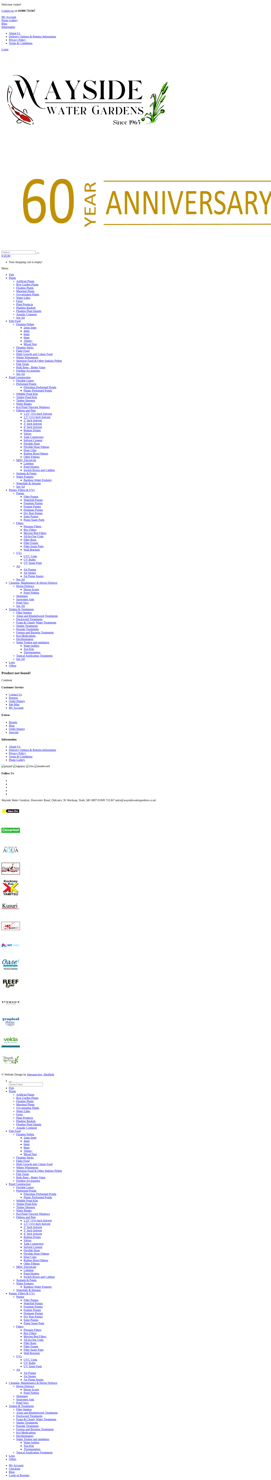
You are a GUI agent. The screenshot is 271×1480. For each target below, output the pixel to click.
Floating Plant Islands (28, 1124)
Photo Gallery (9, 20)
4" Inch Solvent (33, 1233)
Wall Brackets (32, 1353)
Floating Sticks (25, 1157)
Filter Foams (31, 1346)
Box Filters (30, 1333)
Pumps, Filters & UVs (22, 1293)
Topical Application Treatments (34, 1452)
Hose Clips (30, 1257)
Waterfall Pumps (33, 1303)
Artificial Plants (25, 1094)
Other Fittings (32, 1263)
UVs (19, 1356)
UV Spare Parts (33, 1366)
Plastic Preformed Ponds (38, 1197)
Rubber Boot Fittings (36, 1260)
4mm (26, 1141)
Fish (11, 1088)
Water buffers (31, 1442)
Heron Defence (25, 1386)
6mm (26, 1144)
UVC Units (30, 1359)
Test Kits (29, 1445)
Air (18, 1369)
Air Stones (30, 1376)
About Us (14, 33)
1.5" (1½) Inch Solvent (37, 1223)
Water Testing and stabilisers (32, 1439)
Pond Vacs (22, 1402)
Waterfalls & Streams (28, 1290)
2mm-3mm (30, 1137)
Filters (19, 1326)
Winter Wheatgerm (27, 1167)
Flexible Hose (32, 1250)
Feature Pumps (32, 1310)
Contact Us (15, 694)
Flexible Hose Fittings (36, 1253)
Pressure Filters (32, 1329)
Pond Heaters (31, 1273)
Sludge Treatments (27, 1422)
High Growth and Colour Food (34, 1164)
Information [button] (8, 27)
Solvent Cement (33, 1247)
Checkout (14, 1468)
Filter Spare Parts (34, 1349)
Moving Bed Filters (35, 1336)
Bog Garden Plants (27, 1097)
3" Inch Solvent (33, 1230)
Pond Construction (20, 1184)
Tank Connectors (34, 1243)
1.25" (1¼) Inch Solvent (38, 1220)
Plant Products (24, 1117)
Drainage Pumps (33, 1313)
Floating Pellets (25, 1134)
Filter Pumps (31, 1300)
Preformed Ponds (26, 1190)
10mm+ (28, 1150)
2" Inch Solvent (33, 1227)
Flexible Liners (25, 1187)
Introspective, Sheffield (40, 1074)
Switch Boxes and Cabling (39, 1276)
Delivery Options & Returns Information (32, 36)
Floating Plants (25, 1101)
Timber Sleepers (25, 1207)
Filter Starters (24, 1409)
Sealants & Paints (26, 1280)
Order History (17, 701)
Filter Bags (30, 1343)
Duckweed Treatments (29, 1416)
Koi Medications (26, 1432)
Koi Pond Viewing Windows (33, 1213)
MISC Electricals (26, 1266)
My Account (16, 707)
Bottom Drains (32, 1237)
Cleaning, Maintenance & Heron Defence (33, 1382)
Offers (12, 1459)
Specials (13, 732)
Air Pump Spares (34, 1379)
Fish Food (15, 1131)
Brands (13, 722)
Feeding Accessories (28, 1180)
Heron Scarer (31, 1389)
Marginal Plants (25, 1104)
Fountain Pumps (33, 1306)
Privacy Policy (17, 39)
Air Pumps (30, 1373)
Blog (12, 725)
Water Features (25, 1283)
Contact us (7, 10)
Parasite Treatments (27, 1426)
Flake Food (22, 1160)
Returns (13, 697)
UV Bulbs (30, 1363)
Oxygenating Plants (27, 1107)
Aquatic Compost (26, 1127)
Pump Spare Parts (34, 1323)
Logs (12, 1455)
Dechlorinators (24, 1435)
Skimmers (22, 1396)
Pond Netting (31, 1392)
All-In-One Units (34, 1339)
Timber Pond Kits (26, 1204)
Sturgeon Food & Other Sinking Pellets (39, 1170)
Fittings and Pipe (26, 1217)
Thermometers (32, 1449)
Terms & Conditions (20, 43)
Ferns (19, 1114)
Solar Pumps (31, 1319)
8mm (26, 1147)
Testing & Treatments (21, 1406)
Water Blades (24, 1210)
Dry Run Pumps (33, 1316)
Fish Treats (22, 1174)
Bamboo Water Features (38, 1286)
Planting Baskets (26, 1121)
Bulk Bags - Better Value (30, 1177)
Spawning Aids (25, 1399)
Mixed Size (30, 1154)
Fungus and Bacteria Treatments (35, 1429)
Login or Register (19, 1475)
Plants (12, 1091)
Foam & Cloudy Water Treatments (36, 1419)
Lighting (29, 1270)
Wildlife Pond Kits (27, 1200)
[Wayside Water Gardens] (85, 145)
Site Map (14, 704)
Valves (27, 1240)
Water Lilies (23, 1111)
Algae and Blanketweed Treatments (37, 1412)
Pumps (20, 1296)
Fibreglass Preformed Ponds (40, 1194)
